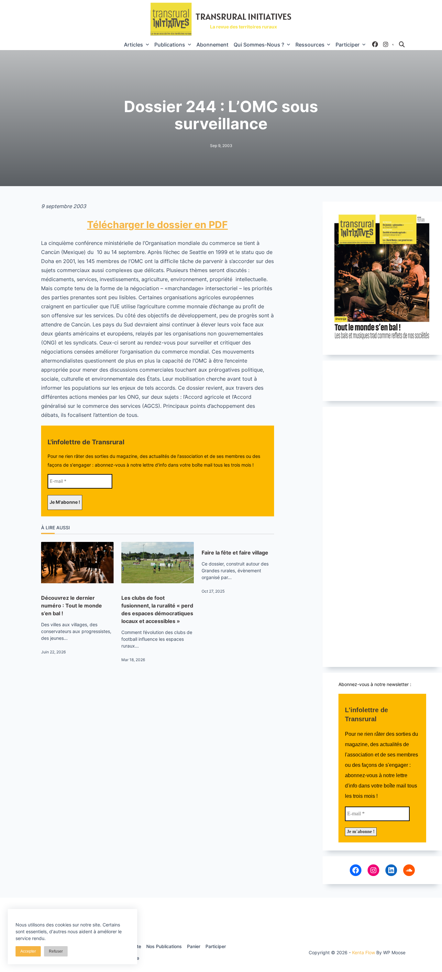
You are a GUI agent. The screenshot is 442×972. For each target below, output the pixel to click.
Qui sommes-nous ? (259, 44)
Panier (193, 946)
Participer (347, 44)
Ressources (310, 44)
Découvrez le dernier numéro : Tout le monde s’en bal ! (71, 606)
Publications (169, 44)
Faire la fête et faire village (235, 552)
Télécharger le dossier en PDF (157, 224)
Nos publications (164, 946)
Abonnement (212, 44)
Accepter (28, 951)
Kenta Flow (363, 952)
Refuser (56, 951)
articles (133, 44)
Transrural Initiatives (243, 16)
